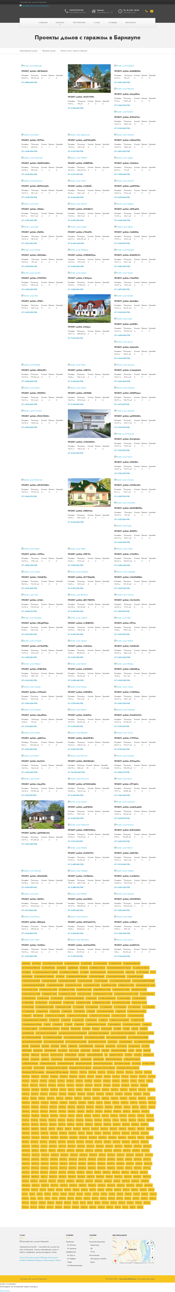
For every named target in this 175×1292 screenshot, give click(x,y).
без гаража (38, 1015)
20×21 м (83, 1137)
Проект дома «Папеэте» (81, 853)
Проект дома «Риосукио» (35, 416)
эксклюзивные (70, 1054)
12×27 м (54, 1089)
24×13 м (139, 1155)
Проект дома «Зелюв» (80, 393)
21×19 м (116, 1141)
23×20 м (26, 1155)
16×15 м (71, 1111)
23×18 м (136, 1150)
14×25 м (54, 1102)
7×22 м (145, 1194)
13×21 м (62, 1094)
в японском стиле (139, 1002)
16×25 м (35, 1115)
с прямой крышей (49, 980)
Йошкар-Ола (46, 1257)
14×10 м (50, 1098)
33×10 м (125, 1181)
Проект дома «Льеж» (32, 232)
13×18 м (34, 1094)
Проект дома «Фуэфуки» (127, 899)
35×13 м (54, 1185)
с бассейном (79, 1011)
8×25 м (42, 1202)
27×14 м (35, 1172)
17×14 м (132, 1115)
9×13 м (130, 1202)
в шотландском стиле (121, 1002)
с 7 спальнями (28, 1011)
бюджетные (75, 1028)
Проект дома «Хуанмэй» (34, 876)
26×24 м (101, 1168)
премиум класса (116, 1054)
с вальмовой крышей (67, 980)
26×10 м (147, 1163)
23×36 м (93, 1155)
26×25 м (111, 1168)
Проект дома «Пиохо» (126, 462)
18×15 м (43, 1124)
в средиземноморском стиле (126, 993)
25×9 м (139, 1163)
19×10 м (76, 1128)
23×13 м (89, 1150)
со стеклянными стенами (49, 1028)
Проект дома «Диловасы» (35, 833)
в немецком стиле (49, 993)
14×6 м (91, 1102)
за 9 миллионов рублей (53, 1041)
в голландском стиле (48, 989)
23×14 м (98, 1150)
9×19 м (50, 1207)
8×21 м (153, 1198)
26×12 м (35, 1168)
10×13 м (101, 1072)
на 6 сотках (27, 1068)
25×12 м (25, 1163)
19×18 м (150, 1128)
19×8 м (89, 1133)
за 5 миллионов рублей (94, 1037)
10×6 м (82, 1076)
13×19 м (43, 1094)
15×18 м (62, 1107)
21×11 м (43, 1141)
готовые (126, 1028)
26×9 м (129, 1168)
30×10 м (118, 1176)
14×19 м (132, 1098)
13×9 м (42, 1098)
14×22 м (25, 1102)
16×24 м (25, 1115)
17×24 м (88, 1120)
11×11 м (125, 1076)
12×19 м (116, 1085)
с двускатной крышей (31, 980)
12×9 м (87, 1089)
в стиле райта (27, 1002)
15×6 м (127, 1107)
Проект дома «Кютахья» (127, 830)
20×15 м (25, 1137)
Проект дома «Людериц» (35, 623)
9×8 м (132, 1207)
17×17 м (25, 1120)
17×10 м (96, 1115)
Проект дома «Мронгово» (35, 485)
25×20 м (91, 1163)
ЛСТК (153, 972)
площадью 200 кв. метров (128, 1068)
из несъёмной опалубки (44, 976)
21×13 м (61, 1141)
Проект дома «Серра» (33, 554)
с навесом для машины (119, 1020)
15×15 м (35, 1107)
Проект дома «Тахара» (126, 163)
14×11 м (59, 1098)
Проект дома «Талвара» (81, 876)
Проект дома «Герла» (32, 140)
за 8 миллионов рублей (32, 1041)
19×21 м (44, 1133)
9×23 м (84, 1207)
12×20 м (125, 1085)
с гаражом (26, 1015)
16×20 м (117, 1111)
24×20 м (72, 1159)
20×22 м (92, 1137)
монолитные (27, 976)
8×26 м (51, 1202)
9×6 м (117, 1207)
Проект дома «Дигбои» (80, 807)
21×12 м (52, 1141)
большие (65, 1028)
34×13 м (35, 1185)
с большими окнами (105, 1011)
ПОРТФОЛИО (79, 22)
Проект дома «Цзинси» (127, 945)
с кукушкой (65, 1020)
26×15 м (53, 1168)
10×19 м (25, 1076)
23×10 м (61, 1150)
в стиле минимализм (107, 998)
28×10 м (106, 1172)
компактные (35, 1046)
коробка (45, 1046)
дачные (135, 1028)
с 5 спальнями (134, 1007)
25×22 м (101, 1163)
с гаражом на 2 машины (77, 1015)
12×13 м (61, 1085)
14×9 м (116, 1102)
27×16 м (53, 1172)
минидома (99, 1046)
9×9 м (140, 1207)
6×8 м (32, 1194)
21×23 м (144, 1141)
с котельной (54, 1020)
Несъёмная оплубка (98, 1258)
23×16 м (117, 1150)
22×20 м (128, 1146)
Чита (57, 1260)
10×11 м (83, 1072)
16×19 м (108, 1111)
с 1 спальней (78, 1007)
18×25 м (135, 1124)
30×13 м (146, 1176)
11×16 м (34, 1081)
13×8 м (33, 1098)
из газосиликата (100, 963)
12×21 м (134, 1085)
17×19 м (43, 1120)
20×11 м (116, 1133)
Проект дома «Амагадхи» (128, 807)
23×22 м (45, 1155)
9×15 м (147, 1202)
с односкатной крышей (115, 976)
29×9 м (109, 1176)
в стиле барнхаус (147, 993)
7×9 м (54, 1198)
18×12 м (150, 1120)
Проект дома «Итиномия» (82, 784)
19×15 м (122, 1128)
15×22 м (99, 1107)
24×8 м (120, 1159)
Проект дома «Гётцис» (126, 784)
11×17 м (43, 1081)
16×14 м (62, 1111)
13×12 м (114, 1089)
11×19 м (61, 1081)
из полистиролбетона (31, 967)
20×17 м (44, 1137)
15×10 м (124, 1102)
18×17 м (62, 1124)
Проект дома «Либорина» (82, 830)
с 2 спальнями (92, 1007)
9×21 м (67, 1207)
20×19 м (63, 1137)
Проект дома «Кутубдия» (81, 577)
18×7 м (52, 1128)
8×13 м (87, 1198)
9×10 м (105, 1202)
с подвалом (57, 1024)
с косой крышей (100, 980)
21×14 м (71, 1141)
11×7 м (141, 1081)
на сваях (145, 1046)
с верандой (120, 1011)
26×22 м (91, 1168)
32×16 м (107, 1181)
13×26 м (109, 1094)
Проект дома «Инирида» (127, 393)
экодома (44, 1054)
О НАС (97, 22)
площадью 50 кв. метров (57, 1068)
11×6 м (133, 1081)
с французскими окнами (96, 1024)
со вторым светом (29, 1028)
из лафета (84, 972)
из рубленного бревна (69, 972)
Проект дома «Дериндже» (82, 140)
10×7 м (90, 1076)
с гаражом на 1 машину (55, 1015)
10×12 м (92, 1072)
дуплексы (45, 1059)
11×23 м (97, 1081)
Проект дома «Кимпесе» (127, 255)
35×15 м (63, 1185)
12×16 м (88, 1085)
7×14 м (79, 1194)
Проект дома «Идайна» (34, 715)
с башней (91, 1011)
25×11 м (147, 1159)
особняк (128, 1054)
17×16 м (150, 1115)
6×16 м (84, 1189)
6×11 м (43, 1189)
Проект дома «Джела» (33, 738)
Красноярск (49, 1260)
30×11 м (127, 1176)
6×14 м (68, 1189)
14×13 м (78, 1098)
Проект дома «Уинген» (33, 393)
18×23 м (116, 1124)
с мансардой (78, 1020)
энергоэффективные (94, 1054)
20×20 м (73, 1137)
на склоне (136, 1063)
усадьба (137, 1054)
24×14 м (148, 1155)
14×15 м (96, 1098)
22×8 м (44, 1150)
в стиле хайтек (27, 1007)
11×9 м (25, 1085)
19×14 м (113, 1128)
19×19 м (25, 1133)
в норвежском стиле (67, 993)
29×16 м (81, 1176)
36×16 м (101, 1185)
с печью (47, 1024)
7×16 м (96, 1194)
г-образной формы (47, 1063)
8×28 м (59, 1202)
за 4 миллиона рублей (73, 1037)
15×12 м (142, 1102)
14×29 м (82, 1102)
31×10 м (43, 1181)
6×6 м (151, 1189)
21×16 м (89, 1141)
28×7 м (44, 1176)
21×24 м (25, 1146)
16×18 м (98, 1111)
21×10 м (34, 1141)
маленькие (73, 1046)
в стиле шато (69, 1002)
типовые (147, 1050)
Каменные (70, 1241)
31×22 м (70, 1181)
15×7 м (135, 1107)
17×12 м (114, 1115)
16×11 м (35, 1111)
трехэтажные (98, 1059)
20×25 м (122, 1137)
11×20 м (70, 1081)
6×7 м (24, 1194)
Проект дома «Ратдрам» (127, 439)
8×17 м (119, 1198)
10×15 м (120, 1072)
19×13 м (104, 1128)
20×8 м (149, 1137)
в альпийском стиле (73, 985)
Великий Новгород (35, 1260)
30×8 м (25, 1181)
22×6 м (35, 1150)
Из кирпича (71, 1248)
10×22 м (54, 1076)
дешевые (143, 1028)
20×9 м (25, 1141)
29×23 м (100, 1176)
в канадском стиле (63, 1007)
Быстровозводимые (97, 1241)
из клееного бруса (97, 967)
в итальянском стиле (121, 989)
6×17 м (92, 1189)
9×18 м (42, 1207)
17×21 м (61, 1120)
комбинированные (98, 972)
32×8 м (117, 1181)
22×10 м (52, 1146)
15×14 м (25, 1107)
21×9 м (44, 1146)
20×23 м (102, 1137)
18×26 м (144, 1124)
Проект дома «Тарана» (80, 646)
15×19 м (71, 1107)
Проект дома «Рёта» (125, 623)
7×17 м (104, 1194)
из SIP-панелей (142, 972)
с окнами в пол (137, 1020)
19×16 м (131, 1128)
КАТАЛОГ (60, 22)
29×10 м (53, 1176)
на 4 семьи (121, 1046)
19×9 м (98, 1133)
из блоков (36, 963)
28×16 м (143, 1172)
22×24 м (26, 1150)
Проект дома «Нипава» (33, 255)
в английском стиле (91, 985)
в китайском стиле (139, 989)
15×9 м (152, 1107)
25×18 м (82, 1163)
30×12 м (137, 1176)
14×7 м (99, 1102)
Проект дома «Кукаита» (127, 117)
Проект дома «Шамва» (126, 301)
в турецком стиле (83, 1002)
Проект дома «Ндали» (33, 784)
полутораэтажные (71, 1059)
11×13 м (142, 1076)
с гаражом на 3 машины (99, 1015)
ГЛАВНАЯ (43, 22)
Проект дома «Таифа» (33, 945)
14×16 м (105, 1098)
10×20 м (35, 1076)
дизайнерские (28, 1033)
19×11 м (86, 1128)
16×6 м (63, 1115)
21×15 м (80, 1141)
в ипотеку (86, 1028)
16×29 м (54, 1115)
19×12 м (95, 1128)
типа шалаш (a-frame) (97, 1041)
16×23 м (145, 1111)
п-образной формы (132, 1059)
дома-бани (112, 1041)
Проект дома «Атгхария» (34, 646)
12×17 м (98, 1085)
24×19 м (63, 1159)
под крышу (62, 1050)
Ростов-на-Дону (32, 1257)
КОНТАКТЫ (130, 22)
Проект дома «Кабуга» (80, 715)
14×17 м (114, 1098)
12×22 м (143, 1085)
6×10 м (35, 1189)
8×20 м (144, 1198)
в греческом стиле (84, 989)
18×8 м (60, 1128)
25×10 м (137, 1159)
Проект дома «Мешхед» (127, 669)
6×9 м (39, 1194)
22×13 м (81, 1146)
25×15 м (54, 1163)
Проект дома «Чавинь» (126, 232)
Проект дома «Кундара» (127, 761)
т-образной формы (30, 1063)
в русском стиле (84, 993)
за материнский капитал (143, 1041)
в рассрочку (106, 1028)
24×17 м (44, 1159)
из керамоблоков (72, 963)
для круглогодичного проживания (72, 1033)
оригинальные (50, 1050)
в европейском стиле (102, 989)
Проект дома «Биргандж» (35, 186)
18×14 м (34, 1124)
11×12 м (133, 1076)
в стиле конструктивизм (74, 998)
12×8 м (79, 1089)
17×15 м (141, 1115)
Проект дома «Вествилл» (81, 600)
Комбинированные (74, 1265)
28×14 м (134, 1172)
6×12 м (51, 1189)
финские (25, 1054)
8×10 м (62, 1198)
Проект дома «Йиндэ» (33, 922)
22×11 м (62, 1146)
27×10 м (137, 1168)
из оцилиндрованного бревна (45, 972)
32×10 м (79, 1181)
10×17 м (138, 1072)
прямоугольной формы (103, 1063)
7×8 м (47, 1198)
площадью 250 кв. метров (33, 1072)
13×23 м (81, 1094)
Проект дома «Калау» (33, 761)
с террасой (79, 1024)
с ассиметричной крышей (120, 980)
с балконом (66, 1011)
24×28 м (111, 1159)
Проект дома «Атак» (32, 600)
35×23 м (92, 1185)
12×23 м (25, 1089)
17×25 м (98, 1120)
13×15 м (142, 1089)
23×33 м (83, 1155)
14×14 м (87, 1098)
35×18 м (82, 1185)
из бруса (83, 967)
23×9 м (102, 1155)
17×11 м (105, 1115)
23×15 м (108, 1150)
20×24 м (112, 1137)
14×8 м (107, 1102)
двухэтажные (86, 1059)
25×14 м (44, 1163)
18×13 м (25, 1124)
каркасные (130, 972)
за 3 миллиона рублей (52, 1037)
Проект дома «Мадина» (127, 94)
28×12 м (115, 1172)
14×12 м (68, 1098)
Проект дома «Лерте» (79, 554)
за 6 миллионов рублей (116, 1037)
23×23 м (54, 1155)
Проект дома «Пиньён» (80, 692)
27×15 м (44, 1172)
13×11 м (105, 1089)
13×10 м (96, 1089)
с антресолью (42, 1011)
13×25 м (100, 1094)
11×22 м (88, 1081)
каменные (26, 963)
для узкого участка (122, 1063)
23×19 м (145, 1150)
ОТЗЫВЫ (113, 22)
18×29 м (35, 1128)
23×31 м (73, 1155)
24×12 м (129, 1155)
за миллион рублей (145, 1033)
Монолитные (94, 1255)
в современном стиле (44, 1007)
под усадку (73, 1050)
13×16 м (151, 1089)
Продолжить (5, 1290)
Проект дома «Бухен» (125, 531)
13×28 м (118, 1094)
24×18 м (53, 1159)
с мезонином (91, 1020)
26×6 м (120, 1168)
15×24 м (118, 1107)
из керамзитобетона (131, 963)
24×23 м (101, 1159)
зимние (25, 1046)
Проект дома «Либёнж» (80, 163)
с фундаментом (114, 1024)
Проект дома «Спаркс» (126, 554)
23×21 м (35, 1155)
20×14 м (144, 1133)
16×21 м (126, 1111)
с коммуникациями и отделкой (34, 1020)
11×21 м (79, 1081)
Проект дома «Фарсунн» (81, 97)
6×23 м (143, 1189)
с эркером (146, 1024)
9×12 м (122, 1202)
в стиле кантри (57, 998)
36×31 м (120, 1185)
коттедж (25, 1059)
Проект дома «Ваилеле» (81, 738)
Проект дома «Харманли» (82, 945)
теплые (138, 1050)
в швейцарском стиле (101, 1002)
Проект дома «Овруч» (79, 370)
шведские (35, 1054)
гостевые (117, 1028)
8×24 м (34, 1202)
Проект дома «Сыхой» (80, 186)
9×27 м (110, 1207)
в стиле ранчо (41, 1002)
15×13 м (152, 1102)
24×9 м (129, 1159)
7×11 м (55, 1194)
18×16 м (53, 1124)
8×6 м (75, 1202)
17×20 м (52, 1120)
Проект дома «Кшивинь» (127, 71)
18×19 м (79, 1124)
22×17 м (118, 1146)
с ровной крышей (85, 980)
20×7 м (141, 1137)
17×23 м (79, 1120)
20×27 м (131, 1137)
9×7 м (125, 1207)
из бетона (60, 976)
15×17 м (53, 1107)
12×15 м (79, 1085)
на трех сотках (148, 1063)
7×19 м (120, 1194)
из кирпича (61, 967)
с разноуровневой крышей (143, 980)
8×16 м (111, 1198)
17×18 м (34, 1120)
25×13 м (35, 1163)
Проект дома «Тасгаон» (127, 600)
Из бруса (71, 1255)
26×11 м (25, 1168)
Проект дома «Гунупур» (34, 278)
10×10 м (73, 1072)
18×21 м (98, 1124)
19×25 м (72, 1133)
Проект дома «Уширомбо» (35, 163)
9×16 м (25, 1207)
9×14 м (138, 1202)
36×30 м (111, 1185)
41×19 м (25, 1189)
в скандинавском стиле (102, 993)
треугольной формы (114, 1059)
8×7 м (82, 1202)
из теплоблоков (48, 967)
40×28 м (148, 1185)
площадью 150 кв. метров (104, 1068)
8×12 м (79, 1198)
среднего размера (118, 1050)
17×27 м (107, 1120)
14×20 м (141, 1098)
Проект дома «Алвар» (126, 922)
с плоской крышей (96, 976)
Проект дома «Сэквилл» (81, 623)
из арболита (86, 963)
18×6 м (44, 1128)
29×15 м (71, 1176)
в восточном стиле (29, 989)
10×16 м (129, 1072)
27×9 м (98, 1172)
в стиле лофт (91, 998)
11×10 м (116, 1076)
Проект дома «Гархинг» (80, 669)
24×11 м (120, 1155)
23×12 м (79, 1150)
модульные (110, 1046)
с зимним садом (118, 1015)
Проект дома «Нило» (32, 899)
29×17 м (90, 1176)
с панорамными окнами (32, 1024)
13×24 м (90, 1094)
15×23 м (108, 1107)
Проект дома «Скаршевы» (128, 577)
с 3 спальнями (106, 1007)
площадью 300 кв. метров (57, 1072)
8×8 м (90, 1202)
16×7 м (71, 1115)
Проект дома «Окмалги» (127, 140)
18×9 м (68, 1128)
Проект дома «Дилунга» (127, 186)
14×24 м (44, 1102)
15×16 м (44, 1107)
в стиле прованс (139, 998)
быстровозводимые (115, 972)
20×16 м (35, 1137)
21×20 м (125, 1141)
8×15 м (103, 1198)
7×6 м (33, 1198)
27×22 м (80, 1172)
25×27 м (110, 1163)
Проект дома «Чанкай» (126, 646)
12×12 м (52, 1085)
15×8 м (143, 1107)
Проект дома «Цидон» (126, 347)
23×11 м (70, 1150)
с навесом (103, 1020)
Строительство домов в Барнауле (33, 1279)
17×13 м (123, 1115)
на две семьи (134, 1046)
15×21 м (90, 1107)
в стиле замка (43, 998)
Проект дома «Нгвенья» (34, 669)
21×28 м (35, 1146)
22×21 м (137, 1146)
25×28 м (120, 1163)
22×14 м (90, 1146)
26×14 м (44, 1168)
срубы (131, 1050)
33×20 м (144, 1181)
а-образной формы (65, 1063)
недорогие (38, 1050)
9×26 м (101, 1207)
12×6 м (63, 1089)
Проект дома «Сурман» (33, 692)
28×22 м (35, 1176)
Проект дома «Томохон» (81, 442)
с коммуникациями (135, 1015)
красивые (55, 1046)
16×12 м (44, 1111)
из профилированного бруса (119, 967)
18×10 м (132, 1120)
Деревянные (71, 1252)
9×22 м (75, 1207)
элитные (82, 1054)
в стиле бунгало (28, 998)
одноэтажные (56, 1059)
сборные (95, 1050)
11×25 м (115, 1081)
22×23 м (147, 1146)
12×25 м (44, 1089)
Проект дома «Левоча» (80, 510)
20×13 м (135, 1133)
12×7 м (71, 1089)
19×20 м (35, 1133)
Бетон (92, 1262)
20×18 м (54, 1137)
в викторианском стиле (145, 985)
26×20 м (82, 1168)
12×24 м (35, 1089)
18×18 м (71, 1124)
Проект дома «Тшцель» (34, 577)
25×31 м (129, 1163)
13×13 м (123, 1089)
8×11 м (70, 1198)
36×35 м (130, 1185)
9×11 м (113, 1202)
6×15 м (76, 1189)
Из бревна (71, 1258)
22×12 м (71, 1146)
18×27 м (25, 1128)
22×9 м (52, 1150)
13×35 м (137, 1094)
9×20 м (58, 1207)
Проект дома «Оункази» (127, 485)
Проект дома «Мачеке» (80, 899)
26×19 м (72, 1168)
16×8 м (79, 1115)
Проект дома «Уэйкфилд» (82, 255)
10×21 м (44, 1076)
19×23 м (63, 1133)
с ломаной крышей (135, 976)
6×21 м (126, 1189)
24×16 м (35, 1159)
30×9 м (34, 1181)
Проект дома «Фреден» (126, 209)
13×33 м (128, 1094)
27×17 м (62, 1172)
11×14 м (151, 1076)
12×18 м (107, 1085)
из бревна (26, 972)
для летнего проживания (99, 1033)
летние (63, 1046)
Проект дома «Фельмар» (34, 71)
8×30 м (68, 1202)
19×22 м (53, 1133)
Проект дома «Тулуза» (126, 738)
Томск (22, 1257)
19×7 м (81, 1133)
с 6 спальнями (148, 1007)
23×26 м (64, 1155)
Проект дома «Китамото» (82, 922)
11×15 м (25, 1081)
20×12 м (125, 1133)
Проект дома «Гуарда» (80, 278)
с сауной (68, 1024)
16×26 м (44, 1115)
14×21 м (151, 1098)
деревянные (73, 967)
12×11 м (43, 1085)
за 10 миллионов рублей (76, 1041)
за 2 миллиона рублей (31, 1037)
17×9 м (123, 1120)
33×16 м (135, 1181)
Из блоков (71, 1245)
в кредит (95, 1028)
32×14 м (98, 1181)
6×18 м (101, 1189)
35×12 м (45, 1185)
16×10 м (25, 1111)
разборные (85, 1050)
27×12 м (25, 1172)
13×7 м (25, 1098)
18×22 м (107, 1124)
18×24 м (125, 1124)
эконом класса (57, 1054)
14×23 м (35, 1102)
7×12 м (63, 1194)
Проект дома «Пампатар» (128, 715)
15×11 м (133, 1102)
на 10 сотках (39, 1068)
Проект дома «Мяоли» (126, 853)
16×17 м (89, 1111)
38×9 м (139, 1185)
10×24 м (73, 1076)
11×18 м (52, 1081)
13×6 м (146, 1094)
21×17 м (98, 1141)
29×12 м (62, 1176)
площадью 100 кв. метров (80, 1068)
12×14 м (70, 1085)
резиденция (148, 1054)
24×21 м (82, 1159)
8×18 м (128, 1198)
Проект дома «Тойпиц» (127, 692)
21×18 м (107, 1141)
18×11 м (141, 1120)
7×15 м (88, 1194)
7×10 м (47, 1194)
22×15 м (99, 1146)
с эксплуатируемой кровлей (33, 985)
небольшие (26, 1050)
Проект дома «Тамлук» (126, 278)
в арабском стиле (109, 985)
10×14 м (110, 1072)
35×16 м (73, 1185)
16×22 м (135, 1111)
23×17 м (126, 1150)
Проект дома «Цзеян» (126, 324)
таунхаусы (35, 1059)
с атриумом (54, 1011)
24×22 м (91, 1159)
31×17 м (61, 1181)
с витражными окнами (137, 1011)
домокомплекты (125, 1041)
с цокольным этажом (131, 1024)
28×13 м (125, 1172)
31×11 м (52, 1181)
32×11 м (89, 1181)
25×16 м (63, 1163)
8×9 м (97, 1202)
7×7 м (40, 1198)
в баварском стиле (126, 985)
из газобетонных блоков (52, 963)
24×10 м (111, 1155)
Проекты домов (48, 51)
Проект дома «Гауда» (79, 327)
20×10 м (106, 1133)
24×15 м (25, 1159)
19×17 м (141, 1128)
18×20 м (88, 1124)
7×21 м (136, 1194)
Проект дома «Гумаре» (80, 232)
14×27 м (72, 1102)
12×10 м (33, 1085)
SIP (91, 1248)
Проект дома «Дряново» (127, 416)
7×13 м (71, 1194)
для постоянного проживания (123, 1033)
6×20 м (118, 1189)
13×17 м (25, 1094)
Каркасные (94, 1245)
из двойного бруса (141, 967)
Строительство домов (28, 51)
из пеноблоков (115, 963)
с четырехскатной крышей (77, 976)
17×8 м (115, 1120)
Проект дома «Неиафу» (34, 370)
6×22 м (135, 1189)
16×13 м (53, 1111)
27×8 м (89, 1172)
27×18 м (71, 1172)
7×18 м (112, 1194)
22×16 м (109, 1146)
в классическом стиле (31, 993)
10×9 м (107, 1076)
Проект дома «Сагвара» (127, 876)
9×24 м (93, 1207)
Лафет (69, 1262)
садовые (105, 1050)
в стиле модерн (124, 998)
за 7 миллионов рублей (138, 1037)
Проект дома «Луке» (32, 301)
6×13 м (59, 1189)
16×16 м (80, 1111)
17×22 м (70, 1120)
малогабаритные (86, 1046)
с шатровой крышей (55, 985)
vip (106, 1054)
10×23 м (63, 1076)
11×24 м (106, 1081)
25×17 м (72, 1163)
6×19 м (109, 1189)
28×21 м (25, 1176)
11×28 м (125, 1081)
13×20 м (53, 1094)
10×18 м (147, 1072)
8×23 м (25, 1202)
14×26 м (63, 1102)
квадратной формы (83, 1063)
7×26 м (25, 1198)
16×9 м (88, 1115)
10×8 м (99, 1076)
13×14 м (133, 1089)
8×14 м (95, 1198)
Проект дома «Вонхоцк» (81, 761)
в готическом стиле (66, 989)
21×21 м (135, 1141)
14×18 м (123, 1098)
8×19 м (136, 1198)
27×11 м (147, 1168)
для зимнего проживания (46, 1033)
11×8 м (149, 1081)
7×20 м (128, 1194)
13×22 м (71, 1094)
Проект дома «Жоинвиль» (128, 508)
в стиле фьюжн (55, 1002)
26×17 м (63, 1168)
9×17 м (33, 1207)
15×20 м (80, 1107)
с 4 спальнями (120, 1007)
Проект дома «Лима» (32, 209)
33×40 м (26, 1185)
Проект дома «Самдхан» (127, 370)
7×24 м (153, 1194)
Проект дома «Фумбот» (80, 209)
